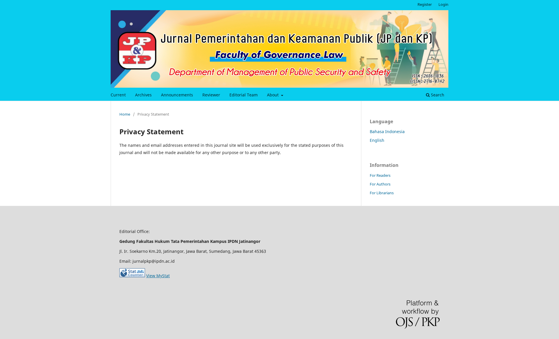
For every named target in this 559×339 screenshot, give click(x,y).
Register (425, 4)
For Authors (380, 184)
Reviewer (211, 95)
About (273, 95)
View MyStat (158, 275)
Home (124, 114)
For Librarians (382, 192)
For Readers (380, 175)
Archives (143, 95)
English (377, 140)
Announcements (177, 95)
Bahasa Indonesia (387, 131)
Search (437, 95)
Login (443, 4)
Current (118, 95)
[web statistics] (132, 275)
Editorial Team (243, 95)
